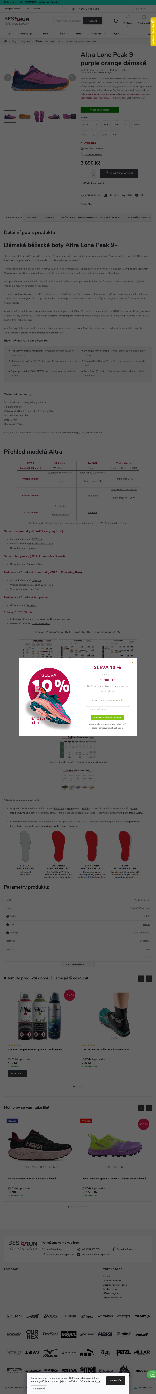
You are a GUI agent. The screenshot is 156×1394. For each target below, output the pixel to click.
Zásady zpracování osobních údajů (107, 728)
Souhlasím (116, 1380)
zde (98, 1381)
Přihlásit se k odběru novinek (107, 717)
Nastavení (39, 1388)
